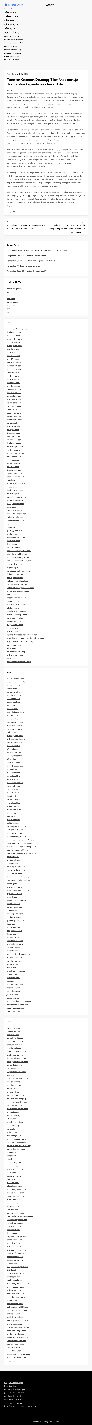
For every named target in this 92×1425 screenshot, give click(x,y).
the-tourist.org (13, 1125)
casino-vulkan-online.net (17, 1310)
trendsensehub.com (15, 520)
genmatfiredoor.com (16, 547)
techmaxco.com (14, 460)
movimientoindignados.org (18, 954)
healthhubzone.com (15, 712)
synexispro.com (13, 628)
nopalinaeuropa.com (15, 1008)
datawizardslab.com (15, 476)
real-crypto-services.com (18, 890)
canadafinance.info (15, 1256)
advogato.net (12, 1129)
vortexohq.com (13, 493)
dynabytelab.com (14, 345)
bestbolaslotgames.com (17, 584)
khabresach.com (14, 1347)
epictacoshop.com (15, 1246)
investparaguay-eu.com (17, 900)
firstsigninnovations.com (17, 1061)
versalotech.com (14, 456)
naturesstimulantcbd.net (17, 1004)
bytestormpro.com (15, 510)
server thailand (20, 1396)
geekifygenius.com (15, 530)
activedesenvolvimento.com (19, 571)
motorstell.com (13, 1092)
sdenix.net (11, 1118)
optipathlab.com (14, 342)
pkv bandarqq (12, 302)
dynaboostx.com (14, 433)
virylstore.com (13, 1088)
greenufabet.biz (13, 769)
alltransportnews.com (16, 826)
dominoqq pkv (13, 305)
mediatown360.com (15, 1317)
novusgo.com (12, 507)
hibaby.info (11, 594)
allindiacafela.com (15, 1303)
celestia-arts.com (14, 1048)
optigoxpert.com (14, 423)
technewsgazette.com (16, 1189)
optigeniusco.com (14, 396)
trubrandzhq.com (14, 409)
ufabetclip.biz (12, 749)
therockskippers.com (16, 1297)
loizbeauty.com (13, 1166)
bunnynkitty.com (14, 1226)
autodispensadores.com (17, 611)
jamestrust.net (13, 1155)
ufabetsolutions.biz (15, 782)
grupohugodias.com (15, 920)
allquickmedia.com (15, 1186)
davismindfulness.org (16, 651)
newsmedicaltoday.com (17, 618)
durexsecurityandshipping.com (20, 877)
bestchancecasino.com (16, 604)
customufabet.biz (14, 799)
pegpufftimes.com (14, 1045)
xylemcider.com (13, 988)
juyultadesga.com (14, 887)
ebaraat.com (12, 715)
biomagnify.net (13, 1011)
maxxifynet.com (14, 359)
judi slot (11, 1382)
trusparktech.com (14, 406)
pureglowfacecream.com (17, 1192)
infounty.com (12, 897)
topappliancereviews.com (18, 1337)
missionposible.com (15, 1324)
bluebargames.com (15, 1055)
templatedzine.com (15, 937)
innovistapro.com (14, 439)
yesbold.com (12, 708)
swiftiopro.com (13, 450)
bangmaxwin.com (14, 1240)
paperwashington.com (16, 598)
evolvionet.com (13, 349)
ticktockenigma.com (15, 524)
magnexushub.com (15, 725)
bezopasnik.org (13, 1229)
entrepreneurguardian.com (18, 591)
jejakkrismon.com (14, 1176)
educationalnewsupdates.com (19, 329)
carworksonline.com (15, 1082)
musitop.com (12, 964)
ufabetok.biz (12, 813)
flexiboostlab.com (14, 443)
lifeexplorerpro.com (15, 503)
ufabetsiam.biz (13, 759)
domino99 (11, 295)
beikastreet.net (13, 1031)
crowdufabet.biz (13, 819)
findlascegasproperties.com (19, 550)
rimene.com (12, 1263)
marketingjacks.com (15, 1334)
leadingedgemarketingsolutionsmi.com (23, 840)
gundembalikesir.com (16, 702)
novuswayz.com (13, 426)
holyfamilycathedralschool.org (20, 641)
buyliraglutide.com (15, 735)
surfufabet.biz (13, 789)
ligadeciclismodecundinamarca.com (22, 634)
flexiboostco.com (14, 332)
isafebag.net (12, 1132)
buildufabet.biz (13, 823)
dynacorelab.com (14, 366)
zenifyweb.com (13, 540)
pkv (8, 292)
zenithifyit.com (13, 382)
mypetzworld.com (14, 893)
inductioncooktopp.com (17, 614)
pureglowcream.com (15, 1213)
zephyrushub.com (14, 339)
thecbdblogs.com (14, 1350)
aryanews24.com (14, 860)
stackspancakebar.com (17, 1280)
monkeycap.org (13, 1115)
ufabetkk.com (13, 1182)
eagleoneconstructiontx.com (19, 561)
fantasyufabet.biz (14, 756)
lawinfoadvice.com (15, 940)
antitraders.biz (13, 856)
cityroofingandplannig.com (18, 880)
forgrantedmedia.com (16, 1071)
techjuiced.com (13, 719)
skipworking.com (14, 1162)
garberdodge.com (14, 1065)
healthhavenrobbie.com (17, 554)
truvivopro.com (13, 372)
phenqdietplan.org (15, 944)
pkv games (11, 211)
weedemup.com (13, 601)
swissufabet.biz (13, 762)
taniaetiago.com (14, 991)
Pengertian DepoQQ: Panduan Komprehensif (26, 271)
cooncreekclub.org (15, 1041)
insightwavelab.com (15, 500)
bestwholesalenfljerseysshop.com (21, 846)
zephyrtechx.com (14, 419)
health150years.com (15, 1095)
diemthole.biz (12, 1179)
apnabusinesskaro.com (16, 1357)
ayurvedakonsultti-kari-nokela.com (22, 853)
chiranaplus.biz (13, 1277)
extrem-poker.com (15, 907)
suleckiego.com (13, 1361)
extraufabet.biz (13, 776)
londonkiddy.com (14, 645)
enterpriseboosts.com (16, 1139)
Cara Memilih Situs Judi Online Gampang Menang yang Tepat (12, 20)
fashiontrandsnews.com (17, 829)
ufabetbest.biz (13, 793)
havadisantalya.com (15, 692)
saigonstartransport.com (17, 1236)
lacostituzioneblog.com (17, 971)
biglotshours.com (14, 732)
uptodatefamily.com (15, 961)
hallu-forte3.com (14, 1290)
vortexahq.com (13, 379)
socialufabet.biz (13, 786)
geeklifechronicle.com (16, 483)
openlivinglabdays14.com (17, 850)
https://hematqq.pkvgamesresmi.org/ (20, 1406)
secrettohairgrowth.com (17, 1219)
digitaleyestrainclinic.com (18, 1320)
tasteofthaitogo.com (16, 1223)
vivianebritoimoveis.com (17, 1108)
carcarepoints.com (15, 914)
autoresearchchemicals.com (19, 1354)
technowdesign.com (15, 873)
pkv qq (19, 1403)
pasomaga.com (13, 998)
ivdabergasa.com (14, 883)
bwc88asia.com (13, 903)
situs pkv (16, 1393)
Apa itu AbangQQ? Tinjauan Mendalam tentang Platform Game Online (37, 250)
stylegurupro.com (14, 473)
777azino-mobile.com (16, 866)
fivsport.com (12, 934)
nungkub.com (12, 981)
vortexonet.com (13, 355)
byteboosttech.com (15, 722)
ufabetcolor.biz (13, 772)
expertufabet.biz (14, 752)
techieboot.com (13, 698)
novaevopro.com (14, 403)
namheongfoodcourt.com (18, 1283)
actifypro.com (13, 429)
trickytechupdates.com (16, 1340)
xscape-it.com (13, 863)
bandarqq (13, 1386)
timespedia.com (14, 1172)
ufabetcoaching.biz (15, 648)
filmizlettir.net (13, 1034)
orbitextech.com (14, 534)
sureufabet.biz (13, 796)
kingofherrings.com (15, 1196)
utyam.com (11, 967)
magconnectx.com (15, 624)
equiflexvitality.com (15, 564)
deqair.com (12, 924)
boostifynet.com (14, 413)
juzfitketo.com (13, 994)
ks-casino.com (13, 910)
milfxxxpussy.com (14, 957)
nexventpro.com (14, 416)
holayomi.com (13, 631)
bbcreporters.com (14, 833)
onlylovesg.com (13, 567)
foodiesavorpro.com (15, 490)
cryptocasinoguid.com (16, 836)
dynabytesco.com (14, 470)
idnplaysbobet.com (15, 577)
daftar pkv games (14, 288)
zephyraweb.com (14, 389)
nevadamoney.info (15, 1260)
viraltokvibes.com (14, 1105)
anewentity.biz (13, 1203)
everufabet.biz (13, 816)
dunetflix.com (12, 951)
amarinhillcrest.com (15, 1122)
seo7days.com (13, 1209)
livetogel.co (12, 544)
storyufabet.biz (13, 803)
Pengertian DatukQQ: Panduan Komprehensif (26, 255)
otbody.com (12, 1152)
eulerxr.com (12, 527)
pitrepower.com (13, 1313)
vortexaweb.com (14, 392)
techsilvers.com (13, 927)
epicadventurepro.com (16, 497)
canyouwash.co (13, 688)
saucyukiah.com (13, 1028)
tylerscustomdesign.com (17, 1078)
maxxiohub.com (13, 386)
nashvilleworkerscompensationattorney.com (26, 638)
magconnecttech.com (16, 537)
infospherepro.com (15, 487)
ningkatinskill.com (14, 930)
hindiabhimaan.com (15, 1344)
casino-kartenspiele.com (17, 1142)
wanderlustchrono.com (17, 513)
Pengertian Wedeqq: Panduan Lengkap (23, 266)
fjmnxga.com (12, 1233)
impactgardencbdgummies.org (20, 1001)
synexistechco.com (15, 369)
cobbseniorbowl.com (16, 870)
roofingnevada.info (15, 621)
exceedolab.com (14, 463)
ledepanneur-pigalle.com (17, 1266)
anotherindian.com (15, 984)
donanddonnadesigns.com (18, 557)
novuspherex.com (14, 399)
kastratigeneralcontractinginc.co (21, 843)
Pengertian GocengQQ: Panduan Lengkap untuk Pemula (31, 260)
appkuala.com (13, 1206)
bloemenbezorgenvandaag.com (20, 1216)
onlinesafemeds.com (16, 739)
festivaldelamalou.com (16, 1058)
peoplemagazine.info (16, 682)
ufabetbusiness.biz (15, 766)
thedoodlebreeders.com (17, 917)
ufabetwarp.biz (13, 745)
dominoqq (11, 298)
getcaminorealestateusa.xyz (19, 661)
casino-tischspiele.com (16, 1149)
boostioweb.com (14, 335)
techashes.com (13, 685)
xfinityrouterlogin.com (16, 1330)
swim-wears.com (14, 1068)
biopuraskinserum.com (16, 1250)
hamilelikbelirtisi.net (15, 453)
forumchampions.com (16, 1051)
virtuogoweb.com (14, 729)
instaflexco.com (13, 436)
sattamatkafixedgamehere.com (20, 587)
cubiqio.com (12, 480)
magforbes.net (13, 1112)
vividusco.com (13, 376)
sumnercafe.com (14, 947)
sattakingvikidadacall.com (18, 581)
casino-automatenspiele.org (19, 1145)
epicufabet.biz (13, 806)
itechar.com (12, 705)
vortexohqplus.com (15, 446)
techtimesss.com (14, 1085)
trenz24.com (12, 1159)
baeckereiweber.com (16, 678)
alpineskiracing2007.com (17, 1307)
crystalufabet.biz (14, 809)
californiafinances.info (16, 1253)
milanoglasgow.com (15, 1287)
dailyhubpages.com (15, 574)
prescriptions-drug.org (16, 1098)
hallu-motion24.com (15, 1293)
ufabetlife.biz (12, 779)
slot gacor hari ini (12, 1399)
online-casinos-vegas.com (18, 1327)
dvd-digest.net (13, 1270)
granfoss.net (12, 1300)
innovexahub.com (14, 362)
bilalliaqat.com (13, 608)
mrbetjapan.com (14, 1199)
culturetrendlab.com (15, 517)
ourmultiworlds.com (15, 1038)
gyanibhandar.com (15, 742)
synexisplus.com (14, 352)
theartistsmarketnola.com (18, 1273)
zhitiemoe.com (13, 977)
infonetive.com (13, 1243)
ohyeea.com (12, 974)
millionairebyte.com (15, 655)
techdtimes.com (14, 695)
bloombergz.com (14, 1135)
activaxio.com (13, 466)
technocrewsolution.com (17, 1102)
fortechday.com (13, 658)
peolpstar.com (13, 1075)
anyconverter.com (15, 1169)
